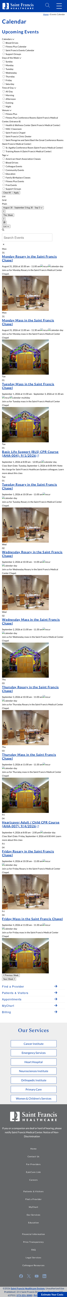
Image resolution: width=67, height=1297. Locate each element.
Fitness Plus (11, 114)
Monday (9, 65)
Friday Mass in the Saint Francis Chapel (32, 919)
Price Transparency (33, 1242)
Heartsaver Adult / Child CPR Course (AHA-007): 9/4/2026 (31, 824)
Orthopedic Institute (33, 1080)
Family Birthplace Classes (17, 177)
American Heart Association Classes (23, 159)
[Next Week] (3, 219)
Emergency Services (34, 1052)
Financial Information (33, 1234)
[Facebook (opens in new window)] (21, 1276)
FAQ (33, 1249)
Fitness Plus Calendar (15, 46)
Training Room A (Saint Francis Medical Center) (28, 151)
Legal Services (33, 1257)
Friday (8, 80)
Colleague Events (13, 166)
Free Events (11, 185)
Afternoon (10, 99)
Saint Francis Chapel (15, 132)
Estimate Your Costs (52, 1294)
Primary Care (34, 1089)
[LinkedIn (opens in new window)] (44, 1276)
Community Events (14, 170)
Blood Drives (11, 42)
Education (10, 173)
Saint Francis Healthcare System (28, 1288)
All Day (9, 91)
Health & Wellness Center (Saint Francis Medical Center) (32, 125)
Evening (9, 102)
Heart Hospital (33, 1062)
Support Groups (13, 54)
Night (8, 106)
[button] (59, 6)
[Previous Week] (3, 211)
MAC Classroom (13, 129)
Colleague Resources (33, 1265)
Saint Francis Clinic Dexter (18, 136)
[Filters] (4, 222)
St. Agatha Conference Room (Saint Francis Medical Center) (34, 147)
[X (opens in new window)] (29, 1276)
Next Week (8, 979)
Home (46, 14)
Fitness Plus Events (14, 181)
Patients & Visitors (33, 1191)
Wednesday (11, 72)
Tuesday (9, 69)
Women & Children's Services (33, 1098)
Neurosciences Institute (33, 1071)
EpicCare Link (33, 1172)
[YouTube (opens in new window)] (37, 1276)
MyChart (33, 1207)
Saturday (9, 84)
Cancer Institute (33, 1043)
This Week (8, 215)
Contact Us (34, 1156)
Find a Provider (33, 1199)
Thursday (10, 76)
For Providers (33, 1164)
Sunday (9, 61)
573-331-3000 (24, 1295)
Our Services (33, 1215)
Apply (16, 193)
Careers (33, 1180)
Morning (9, 95)
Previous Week (11, 975)
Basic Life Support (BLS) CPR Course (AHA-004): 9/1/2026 (30, 453)
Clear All (7, 193)
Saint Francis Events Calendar (19, 50)
